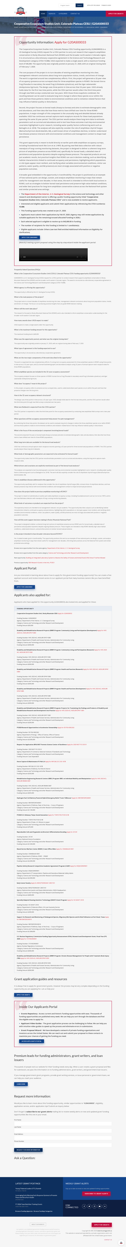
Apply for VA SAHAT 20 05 (75, 900)
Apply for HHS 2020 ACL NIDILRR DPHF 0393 (34, 958)
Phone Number (19, 1141)
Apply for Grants (115, 13)
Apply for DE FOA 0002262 (66, 727)
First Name (17, 1120)
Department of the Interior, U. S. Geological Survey (81, 27)
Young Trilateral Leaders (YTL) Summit (28, 1188)
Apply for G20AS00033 (70, 42)
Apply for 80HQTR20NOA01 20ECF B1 (43, 883)
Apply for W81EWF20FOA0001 (81, 798)
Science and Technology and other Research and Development (41, 27)
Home (43, 14)
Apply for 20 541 (72, 832)
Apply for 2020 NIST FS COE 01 (77, 744)
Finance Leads (106, 5)
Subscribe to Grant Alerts (96, 1193)
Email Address (18, 1134)
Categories (63, 14)
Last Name (17, 1127)
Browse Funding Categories (43, 1211)
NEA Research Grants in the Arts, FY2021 (42, 563)
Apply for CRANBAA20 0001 (65, 849)
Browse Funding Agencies (24, 1211)
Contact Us (75, 14)
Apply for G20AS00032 (65, 613)
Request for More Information (28, 1150)
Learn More (21, 1084)
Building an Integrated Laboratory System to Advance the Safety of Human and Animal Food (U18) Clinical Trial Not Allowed (65, 558)
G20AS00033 (103, 27)
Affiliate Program (93, 5)
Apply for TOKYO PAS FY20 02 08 (58, 815)
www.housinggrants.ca (104, 1231)
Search (79, 5)
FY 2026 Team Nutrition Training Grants (28, 1204)
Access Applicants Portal (31, 1041)
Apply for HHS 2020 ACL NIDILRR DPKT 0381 (70, 710)
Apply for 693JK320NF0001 (78, 866)
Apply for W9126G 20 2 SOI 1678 (55, 761)
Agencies (52, 14)
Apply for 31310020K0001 (28, 939)
